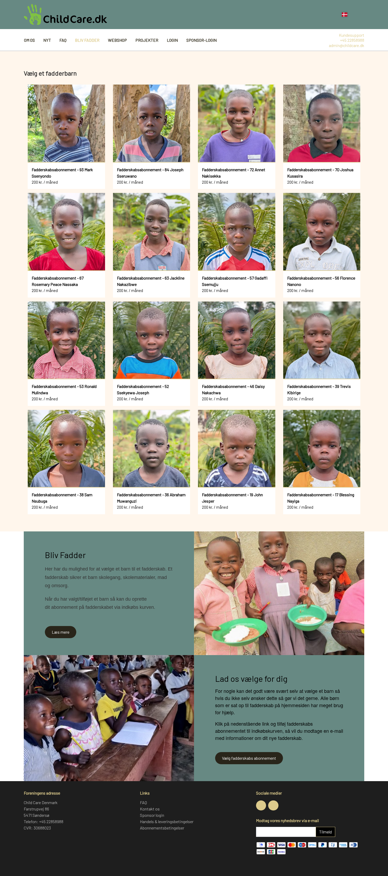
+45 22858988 (352, 40)
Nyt (47, 40)
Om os (29, 40)
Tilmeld (325, 831)
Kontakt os (150, 808)
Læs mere (60, 631)
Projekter (146, 40)
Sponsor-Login (201, 40)
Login (172, 40)
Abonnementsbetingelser (162, 827)
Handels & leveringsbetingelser (166, 821)
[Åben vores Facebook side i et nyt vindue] (261, 805)
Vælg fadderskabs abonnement (249, 758)
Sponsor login (152, 815)
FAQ (63, 40)
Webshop (117, 40)
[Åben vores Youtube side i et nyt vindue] (273, 805)
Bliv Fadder (87, 40)
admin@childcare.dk (346, 45)
